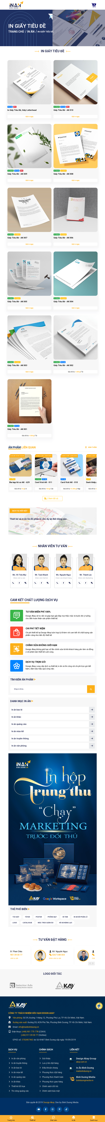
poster (39, 917)
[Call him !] (13, 583)
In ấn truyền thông (20, 738)
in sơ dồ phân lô (80, 917)
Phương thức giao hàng (52, 1081)
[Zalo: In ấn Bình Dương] (25, 583)
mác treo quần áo (45, 923)
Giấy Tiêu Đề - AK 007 (17, 238)
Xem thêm (92, 447)
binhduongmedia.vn (84, 1080)
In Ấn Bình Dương (85, 1067)
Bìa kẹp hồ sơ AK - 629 (19, 482)
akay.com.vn (81, 1062)
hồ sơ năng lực (65, 923)
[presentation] (90, 963)
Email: (26, 1027)
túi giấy (16, 917)
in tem (65, 917)
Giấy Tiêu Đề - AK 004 (63, 301)
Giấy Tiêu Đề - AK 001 (17, 429)
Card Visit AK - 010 (69, 482)
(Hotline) (27, 1034)
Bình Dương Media (85, 1077)
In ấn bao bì (17, 710)
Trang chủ (16, 31)
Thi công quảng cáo (20, 1091)
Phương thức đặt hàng (52, 1072)
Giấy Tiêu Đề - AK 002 (63, 365)
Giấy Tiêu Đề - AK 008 (63, 174)
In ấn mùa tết (18, 731)
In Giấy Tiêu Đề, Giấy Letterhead (21, 110)
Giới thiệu (46, 1058)
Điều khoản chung (50, 1068)
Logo (15, 923)
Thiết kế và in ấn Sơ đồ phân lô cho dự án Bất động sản (38, 519)
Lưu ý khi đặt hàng (50, 1063)
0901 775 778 (58, 955)
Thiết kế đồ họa (18, 1086)
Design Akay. (49, 1102)
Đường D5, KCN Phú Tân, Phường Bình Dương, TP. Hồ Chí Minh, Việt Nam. (52, 1022)
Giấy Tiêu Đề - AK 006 (63, 238)
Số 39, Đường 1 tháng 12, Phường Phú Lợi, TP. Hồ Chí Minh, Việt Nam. (48, 1018)
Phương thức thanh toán (52, 1077)
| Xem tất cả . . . (54, 498)
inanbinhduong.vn (83, 1071)
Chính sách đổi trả (50, 1086)
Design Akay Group (86, 1058)
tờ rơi (27, 917)
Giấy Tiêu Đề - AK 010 (63, 110)
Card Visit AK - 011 (43, 482)
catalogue (27, 923)
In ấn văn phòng (19, 746)
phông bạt (52, 917)
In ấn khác (16, 717)
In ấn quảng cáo (19, 724)
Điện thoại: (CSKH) (28, 1031)
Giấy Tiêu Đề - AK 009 (17, 174)
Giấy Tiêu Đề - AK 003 (17, 365)
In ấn (30, 31)
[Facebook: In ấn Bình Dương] (19, 583)
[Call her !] (35, 583)
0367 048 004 (15, 955)
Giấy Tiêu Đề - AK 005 (17, 301)
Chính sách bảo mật (51, 1091)
